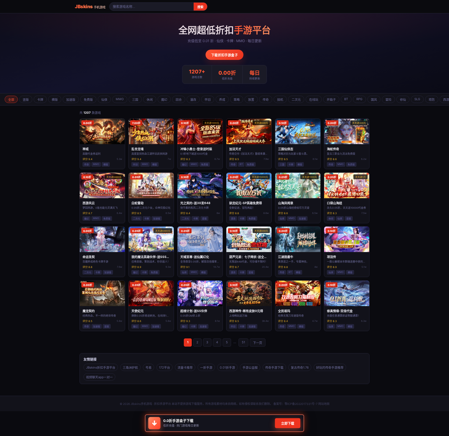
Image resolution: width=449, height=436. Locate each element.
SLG (417, 99)
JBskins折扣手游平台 (100, 367)
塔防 (432, 99)
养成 (222, 99)
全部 (11, 99)
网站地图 (324, 404)
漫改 (193, 99)
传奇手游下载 (274, 367)
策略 (237, 99)
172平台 (164, 367)
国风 (374, 99)
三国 (135, 99)
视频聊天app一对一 (99, 377)
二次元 (296, 99)
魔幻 (164, 99)
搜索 (200, 7)
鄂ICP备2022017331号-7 (301, 404)
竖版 (26, 99)
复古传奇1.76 (300, 367)
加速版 (70, 99)
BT (346, 99)
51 (243, 342)
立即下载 (287, 423)
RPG (359, 99)
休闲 (150, 99)
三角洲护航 (130, 367)
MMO (120, 99)
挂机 (280, 99)
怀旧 (208, 99)
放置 (251, 99)
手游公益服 (250, 367)
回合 (179, 99)
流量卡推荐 (185, 367)
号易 (148, 367)
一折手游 (206, 367)
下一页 (257, 342)
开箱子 (331, 99)
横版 (55, 99)
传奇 (266, 99)
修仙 (403, 99)
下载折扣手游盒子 (224, 55)
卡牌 (40, 99)
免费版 (88, 99)
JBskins (90, 6)
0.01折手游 (227, 367)
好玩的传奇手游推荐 (330, 367)
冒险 (388, 99)
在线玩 (313, 99)
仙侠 (104, 99)
